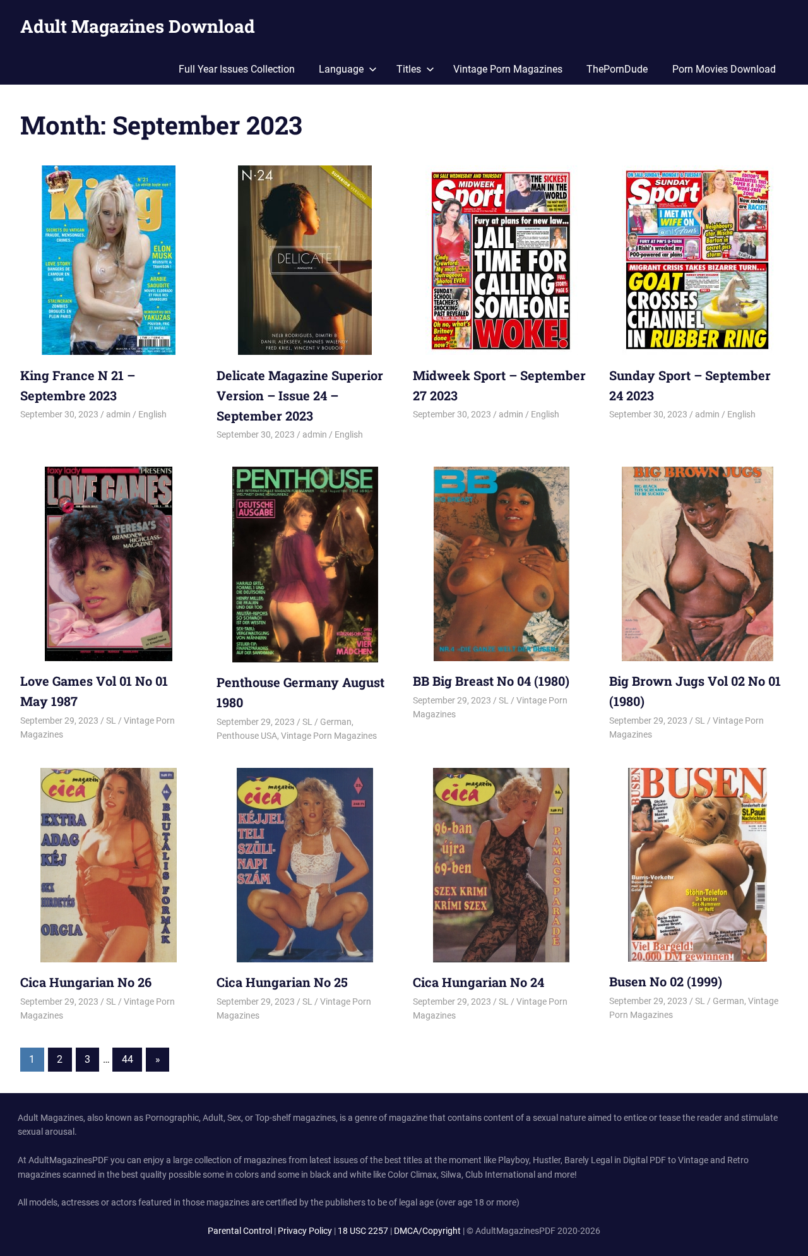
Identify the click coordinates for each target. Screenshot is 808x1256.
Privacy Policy (305, 1231)
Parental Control (240, 1231)
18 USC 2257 (363, 1231)
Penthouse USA (247, 736)
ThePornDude (617, 69)
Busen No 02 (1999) (665, 981)
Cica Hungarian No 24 (478, 982)
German (336, 722)
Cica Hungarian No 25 (282, 982)
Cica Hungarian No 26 (86, 982)
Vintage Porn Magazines (507, 69)
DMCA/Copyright (427, 1231)
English (152, 414)
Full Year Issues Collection (237, 69)
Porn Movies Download (724, 69)
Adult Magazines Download (137, 26)
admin (118, 414)
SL (111, 720)
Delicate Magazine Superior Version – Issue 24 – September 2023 (300, 395)
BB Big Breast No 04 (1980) (491, 681)
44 (127, 1059)
